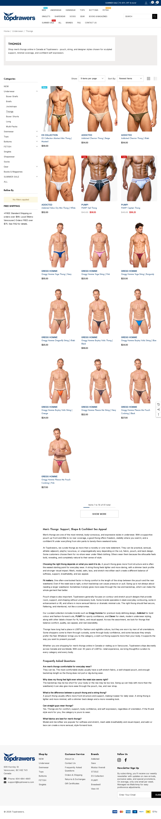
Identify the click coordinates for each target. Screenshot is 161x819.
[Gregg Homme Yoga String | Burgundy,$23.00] (139, 244)
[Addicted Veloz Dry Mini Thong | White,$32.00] (60, 178)
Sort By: (112, 79)
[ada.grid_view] (148, 78)
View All (95, 788)
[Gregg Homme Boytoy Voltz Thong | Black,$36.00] (99, 311)
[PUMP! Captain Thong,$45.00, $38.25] (139, 178)
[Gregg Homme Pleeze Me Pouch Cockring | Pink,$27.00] (60, 450)
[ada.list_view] (155, 78)
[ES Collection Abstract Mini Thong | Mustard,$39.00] (60, 109)
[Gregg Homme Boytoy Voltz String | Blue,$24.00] (139, 311)
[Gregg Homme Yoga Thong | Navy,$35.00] (60, 244)
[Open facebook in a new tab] (125, 760)
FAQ (15, 224)
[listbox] (130, 78)
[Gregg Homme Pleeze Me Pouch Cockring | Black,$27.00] (139, 380)
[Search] (154, 16)
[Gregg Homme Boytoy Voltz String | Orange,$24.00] (60, 380)
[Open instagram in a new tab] (118, 760)
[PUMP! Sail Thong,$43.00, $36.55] (99, 178)
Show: (74, 79)
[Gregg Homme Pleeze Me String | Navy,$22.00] (99, 380)
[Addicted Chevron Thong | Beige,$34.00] (99, 109)
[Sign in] (146, 3)
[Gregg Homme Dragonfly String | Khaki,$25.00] (60, 311)
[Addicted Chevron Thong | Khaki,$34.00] (139, 109)
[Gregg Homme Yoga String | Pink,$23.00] (99, 244)
